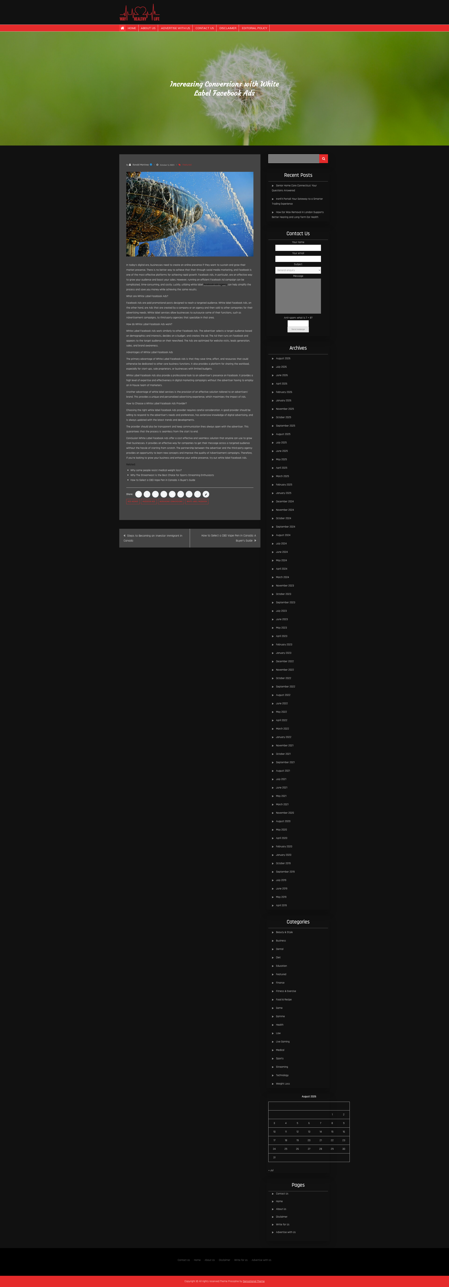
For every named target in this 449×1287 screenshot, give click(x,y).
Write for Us (282, 1224)
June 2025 (282, 451)
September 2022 (285, 686)
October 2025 (283, 417)
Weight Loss (283, 1084)
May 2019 (281, 897)
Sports (280, 1058)
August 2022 (283, 695)
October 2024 (283, 518)
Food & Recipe (284, 999)
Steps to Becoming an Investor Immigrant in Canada (153, 538)
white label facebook (197, 501)
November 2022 (285, 670)
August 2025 (283, 434)
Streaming (282, 1067)
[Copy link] (206, 494)
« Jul (270, 1170)
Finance (280, 983)
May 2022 (281, 712)
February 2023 (284, 644)
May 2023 (281, 628)
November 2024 (285, 510)
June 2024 (282, 552)
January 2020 (283, 855)
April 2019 (281, 905)
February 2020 (284, 846)
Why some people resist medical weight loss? (156, 470)
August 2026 (283, 358)
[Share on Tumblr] (189, 494)
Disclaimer (227, 28)
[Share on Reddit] (180, 494)
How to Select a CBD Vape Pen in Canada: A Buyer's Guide (162, 480)
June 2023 (282, 619)
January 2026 (283, 400)
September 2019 (285, 872)
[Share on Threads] (197, 494)
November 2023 (285, 585)
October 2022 (283, 678)
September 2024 (285, 527)
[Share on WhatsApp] (163, 494)
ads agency (133, 501)
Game (279, 1008)
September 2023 (285, 602)
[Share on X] (147, 494)
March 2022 (282, 729)
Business (281, 941)
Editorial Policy (254, 28)
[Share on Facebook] (138, 494)
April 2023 (281, 636)
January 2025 (283, 493)
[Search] (323, 158)
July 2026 (281, 367)
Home (132, 28)
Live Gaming (283, 1041)
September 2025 (285, 426)
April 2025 (281, 468)
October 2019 (283, 863)
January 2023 (283, 653)
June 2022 (282, 703)
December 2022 (285, 661)
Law (278, 1033)
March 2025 (282, 476)
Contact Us (205, 28)
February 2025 (284, 485)
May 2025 (281, 459)
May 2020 (281, 830)
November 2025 (285, 409)
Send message (298, 329)
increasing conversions (171, 501)
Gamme (280, 1016)
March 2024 (282, 577)
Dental (279, 949)
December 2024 (285, 501)
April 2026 (281, 384)
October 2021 (283, 754)
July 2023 (281, 611)
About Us (148, 28)
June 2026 (282, 375)
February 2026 (284, 392)
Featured (187, 164)
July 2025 (281, 442)
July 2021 (281, 779)
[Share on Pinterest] (172, 494)
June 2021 (281, 787)
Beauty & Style (284, 932)
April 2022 (281, 720)
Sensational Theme (254, 1281)
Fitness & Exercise (286, 991)
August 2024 (283, 535)
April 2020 (281, 838)
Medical (280, 1050)
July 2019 (281, 880)
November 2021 (284, 745)
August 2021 (283, 771)
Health (279, 1025)
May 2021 (281, 796)
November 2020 (285, 813)
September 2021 (285, 762)
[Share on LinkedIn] (155, 494)
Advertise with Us (175, 28)
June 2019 (281, 888)
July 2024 (281, 543)
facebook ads (148, 501)
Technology (282, 1075)
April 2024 (281, 569)
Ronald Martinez (141, 164)
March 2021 (282, 804)
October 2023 (283, 594)
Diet (278, 957)
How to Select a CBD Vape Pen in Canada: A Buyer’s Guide (229, 538)
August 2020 (283, 821)
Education (281, 966)
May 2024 (281, 560)
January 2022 (283, 737)
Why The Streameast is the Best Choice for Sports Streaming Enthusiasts (172, 475)
